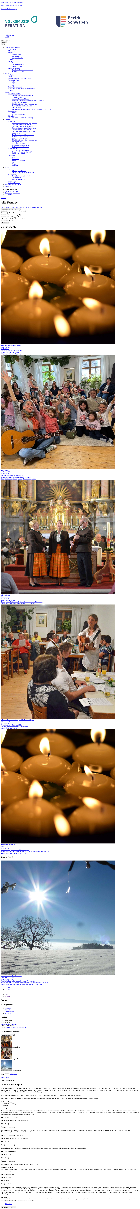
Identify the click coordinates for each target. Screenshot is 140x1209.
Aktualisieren (5, 222)
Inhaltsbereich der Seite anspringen (11, 5)
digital (13, 1074)
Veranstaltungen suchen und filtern (11, 209)
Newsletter (8, 1013)
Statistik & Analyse (9, 1104)
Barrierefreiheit (9, 1011)
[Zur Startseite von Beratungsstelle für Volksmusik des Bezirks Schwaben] (47, 32)
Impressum (8, 1008)
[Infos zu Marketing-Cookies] (15, 1104)
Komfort (5, 1105)
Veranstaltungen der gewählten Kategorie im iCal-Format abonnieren (21, 207)
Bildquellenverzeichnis (8, 1035)
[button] (12, 47)
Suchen (3, 40)
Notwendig (6, 1102)
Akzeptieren (5, 1207)
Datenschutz (8, 1010)
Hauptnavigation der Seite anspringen (12, 2)
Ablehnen (12, 1207)
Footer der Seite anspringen (9, 9)
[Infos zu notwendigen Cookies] (11, 1102)
